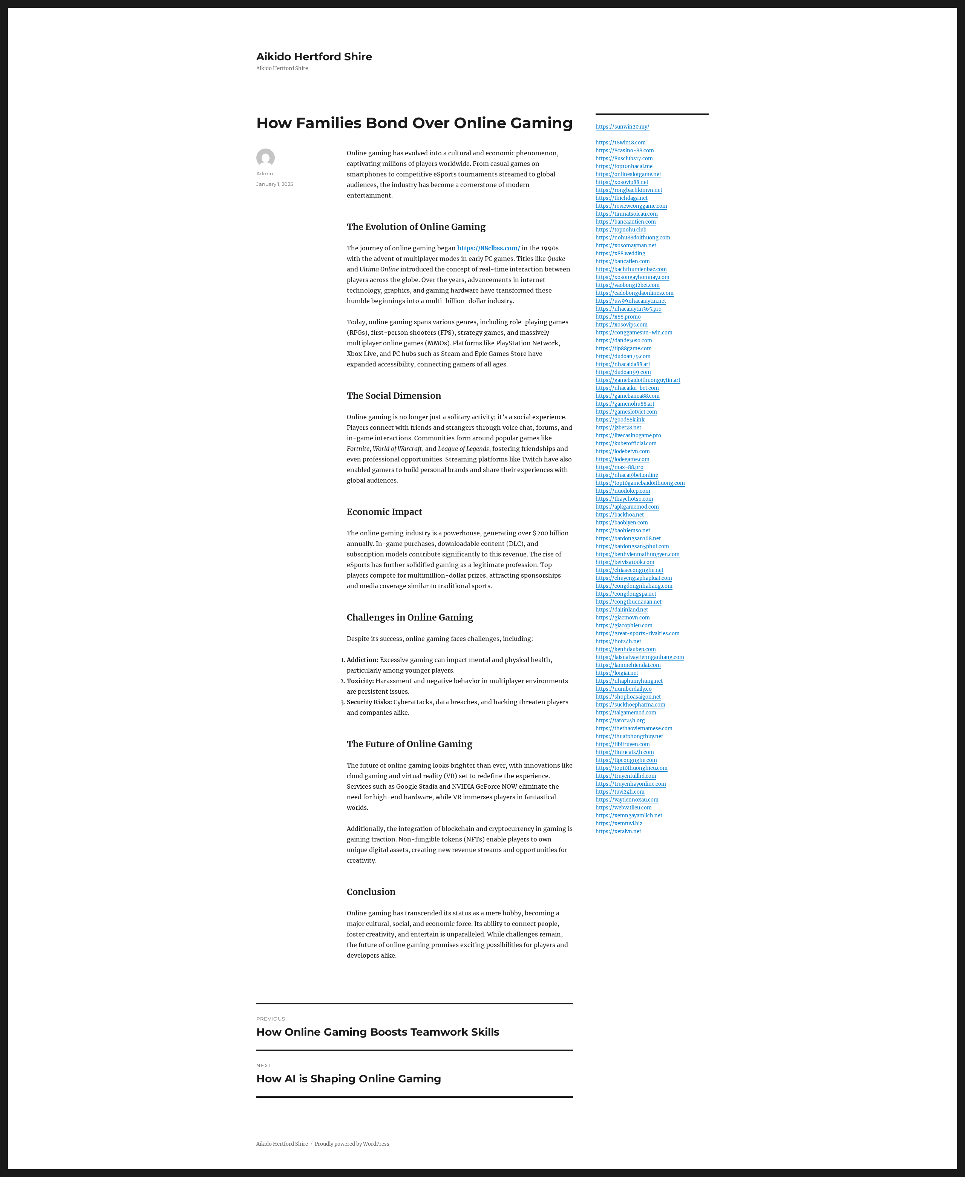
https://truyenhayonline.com (631, 784)
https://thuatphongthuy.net (629, 736)
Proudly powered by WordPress (352, 1144)
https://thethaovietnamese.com (634, 728)
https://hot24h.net (618, 641)
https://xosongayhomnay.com (632, 277)
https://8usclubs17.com (624, 158)
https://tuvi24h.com (620, 792)
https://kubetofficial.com (626, 443)
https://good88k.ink (620, 420)
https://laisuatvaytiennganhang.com (640, 657)
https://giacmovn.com (623, 618)
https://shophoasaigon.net (628, 697)
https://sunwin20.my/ (622, 127)
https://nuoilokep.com (623, 491)
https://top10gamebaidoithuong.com (640, 483)
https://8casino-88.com (625, 150)
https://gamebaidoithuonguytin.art (638, 380)
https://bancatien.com (623, 261)
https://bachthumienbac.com (631, 269)
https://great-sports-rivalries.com (638, 633)
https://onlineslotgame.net (628, 174)
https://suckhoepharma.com (630, 705)
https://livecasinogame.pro (628, 435)
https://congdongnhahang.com (634, 586)
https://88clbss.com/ (488, 248)
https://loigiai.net (617, 673)
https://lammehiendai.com (628, 665)
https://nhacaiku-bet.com (627, 388)
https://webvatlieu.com (624, 808)
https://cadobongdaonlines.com (635, 293)
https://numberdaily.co (624, 689)
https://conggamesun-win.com (634, 332)
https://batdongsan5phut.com (632, 546)
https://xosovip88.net (622, 182)
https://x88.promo (618, 317)
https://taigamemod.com (626, 713)
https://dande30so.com (624, 340)
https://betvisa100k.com (625, 562)
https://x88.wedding (620, 253)
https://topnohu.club (621, 230)
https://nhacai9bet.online (627, 475)
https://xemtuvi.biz (619, 823)
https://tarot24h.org (620, 720)
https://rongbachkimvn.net (629, 190)
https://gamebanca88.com (628, 396)
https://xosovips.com (622, 325)
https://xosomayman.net (626, 245)
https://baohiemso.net (623, 530)
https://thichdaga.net (622, 198)
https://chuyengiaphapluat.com (634, 578)
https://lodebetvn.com (623, 451)
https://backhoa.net (620, 515)
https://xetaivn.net (618, 831)
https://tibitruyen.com (623, 744)
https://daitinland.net (622, 610)
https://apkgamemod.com (627, 507)
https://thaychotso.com (624, 499)
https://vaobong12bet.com (628, 285)
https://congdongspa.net (626, 594)
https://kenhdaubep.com (626, 649)
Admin (264, 173)
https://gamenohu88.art (625, 404)
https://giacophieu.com (624, 625)
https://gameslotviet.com (626, 412)
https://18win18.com (621, 142)
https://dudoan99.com (623, 372)
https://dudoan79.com (623, 356)
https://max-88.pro (619, 467)
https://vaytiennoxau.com (627, 800)
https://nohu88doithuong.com (633, 237)
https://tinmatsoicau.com (627, 214)
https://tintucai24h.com (625, 752)
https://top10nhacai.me (624, 166)
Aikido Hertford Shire (314, 56)
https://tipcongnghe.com (626, 760)
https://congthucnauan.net (629, 602)
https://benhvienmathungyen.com (638, 554)
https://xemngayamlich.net (629, 815)
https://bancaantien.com (626, 222)
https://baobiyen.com (622, 523)
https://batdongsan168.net (628, 538)
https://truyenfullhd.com (626, 776)
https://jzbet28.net (618, 428)
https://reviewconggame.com (631, 206)
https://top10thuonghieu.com (632, 768)
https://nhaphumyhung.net (629, 681)
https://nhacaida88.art (623, 364)
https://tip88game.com (624, 348)
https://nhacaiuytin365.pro (629, 309)
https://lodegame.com (622, 459)
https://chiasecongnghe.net (629, 570)
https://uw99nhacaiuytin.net (631, 301)
